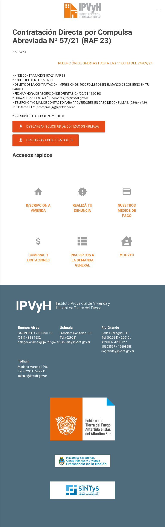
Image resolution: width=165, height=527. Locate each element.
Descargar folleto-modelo (45, 140)
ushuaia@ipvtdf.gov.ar (75, 342)
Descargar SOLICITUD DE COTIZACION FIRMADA (58, 126)
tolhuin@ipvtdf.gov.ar (32, 376)
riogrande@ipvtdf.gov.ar (117, 351)
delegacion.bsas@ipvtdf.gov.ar (39, 342)
